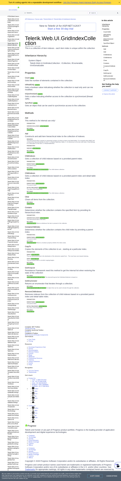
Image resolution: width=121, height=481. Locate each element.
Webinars (32, 356)
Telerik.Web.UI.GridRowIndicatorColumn (13, 263)
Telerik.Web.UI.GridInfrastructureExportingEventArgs (13, 49)
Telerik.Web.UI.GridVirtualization (13, 405)
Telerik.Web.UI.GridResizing (13, 258)
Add (26, 118)
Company (32, 435)
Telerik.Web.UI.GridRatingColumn (13, 245)
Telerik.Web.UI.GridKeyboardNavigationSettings (13, 90)
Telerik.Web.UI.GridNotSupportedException (13, 173)
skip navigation (13, 10)
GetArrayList (30, 268)
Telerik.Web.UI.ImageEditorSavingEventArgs (13, 454)
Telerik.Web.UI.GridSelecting (13, 278)
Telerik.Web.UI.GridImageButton (13, 35)
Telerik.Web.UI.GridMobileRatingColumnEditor (13, 142)
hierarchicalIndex (37, 126)
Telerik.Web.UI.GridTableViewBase (13, 354)
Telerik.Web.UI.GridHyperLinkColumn (13, 31)
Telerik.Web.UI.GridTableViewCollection (13, 358)
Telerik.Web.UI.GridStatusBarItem (13, 312)
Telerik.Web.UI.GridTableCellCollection (13, 333)
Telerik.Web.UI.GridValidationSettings (13, 401)
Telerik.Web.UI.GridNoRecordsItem (13, 168)
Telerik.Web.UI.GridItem (13, 72)
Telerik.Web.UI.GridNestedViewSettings (13, 163)
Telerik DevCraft (30, 328)
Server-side (39, 19)
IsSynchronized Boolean (108, 39)
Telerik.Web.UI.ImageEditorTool (13, 459)
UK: (39, 381)
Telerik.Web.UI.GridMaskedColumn (13, 108)
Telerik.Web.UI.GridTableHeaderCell (13, 337)
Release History (34, 352)
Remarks (30, 139)
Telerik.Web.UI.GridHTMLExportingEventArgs (13, 26)
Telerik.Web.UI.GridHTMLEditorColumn (13, 15)
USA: (39, 380)
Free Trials (32, 339)
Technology (32, 437)
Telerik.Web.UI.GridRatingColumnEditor (13, 249)
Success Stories (34, 370)
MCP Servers (29, 335)
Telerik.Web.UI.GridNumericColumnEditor (13, 183)
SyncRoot (31, 103)
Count (29, 78)
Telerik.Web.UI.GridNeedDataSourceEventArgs (13, 152)
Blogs (30, 355)
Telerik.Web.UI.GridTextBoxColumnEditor (13, 378)
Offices (31, 445)
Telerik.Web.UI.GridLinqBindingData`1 (13, 100)
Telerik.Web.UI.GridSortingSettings (13, 304)
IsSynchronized (33, 94)
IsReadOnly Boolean (107, 35)
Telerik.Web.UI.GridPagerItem (13, 194)
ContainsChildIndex (32, 227)
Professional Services (35, 358)
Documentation (33, 350)
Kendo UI (28, 331)
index (33, 258)
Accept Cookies (95, 476)
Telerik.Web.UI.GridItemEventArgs (13, 81)
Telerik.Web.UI (48, 19)
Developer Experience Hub (37, 347)
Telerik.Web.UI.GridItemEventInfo (13, 85)
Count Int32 (107, 32)
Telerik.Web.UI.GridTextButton (13, 383)
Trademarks (30, 469)
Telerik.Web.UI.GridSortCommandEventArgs (13, 289)
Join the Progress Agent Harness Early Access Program (87, 2)
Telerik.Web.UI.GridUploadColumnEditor (13, 396)
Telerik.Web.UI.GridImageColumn (13, 40)
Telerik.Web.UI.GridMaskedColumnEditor (13, 113)
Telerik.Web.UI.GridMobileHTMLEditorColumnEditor (13, 125)
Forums (31, 353)
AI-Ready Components (41, 335)
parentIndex (35, 164)
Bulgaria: (40, 384)
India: (39, 383)
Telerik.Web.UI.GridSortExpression (13, 294)
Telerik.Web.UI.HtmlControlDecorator (13, 427)
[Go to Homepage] (18, 10)
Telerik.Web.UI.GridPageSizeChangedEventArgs (13, 203)
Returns (30, 128)
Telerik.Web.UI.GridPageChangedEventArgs (13, 189)
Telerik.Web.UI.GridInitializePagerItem (13, 60)
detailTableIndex (37, 187)
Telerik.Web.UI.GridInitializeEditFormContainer (13, 55)
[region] (60, 476)
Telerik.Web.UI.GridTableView (13, 350)
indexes (33, 148)
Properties (30, 73)
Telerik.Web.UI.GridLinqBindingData (13, 95)
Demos (31, 348)
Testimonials (32, 372)
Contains (28, 207)
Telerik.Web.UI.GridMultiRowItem (13, 147)
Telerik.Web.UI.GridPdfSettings (13, 232)
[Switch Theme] (117, 13)
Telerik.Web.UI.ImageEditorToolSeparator (13, 468)
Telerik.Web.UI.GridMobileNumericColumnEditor (13, 137)
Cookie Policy (36, 477)
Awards (31, 438)
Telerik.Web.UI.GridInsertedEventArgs (13, 64)
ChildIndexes (30, 156)
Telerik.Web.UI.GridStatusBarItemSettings (13, 318)
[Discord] (33, 402)
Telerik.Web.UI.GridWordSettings (13, 410)
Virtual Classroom (34, 361)
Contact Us (32, 378)
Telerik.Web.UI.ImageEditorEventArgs (13, 443)
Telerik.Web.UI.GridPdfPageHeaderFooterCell (13, 227)
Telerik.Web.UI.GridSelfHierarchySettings (13, 283)
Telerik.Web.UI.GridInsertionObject (13, 68)
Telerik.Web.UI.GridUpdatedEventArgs (13, 391)
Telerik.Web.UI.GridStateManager (13, 308)
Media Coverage (34, 442)
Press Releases (34, 440)
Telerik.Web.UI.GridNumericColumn (13, 178)
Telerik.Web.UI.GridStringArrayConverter (13, 323)
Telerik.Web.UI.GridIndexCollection (13, 44)
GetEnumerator (31, 281)
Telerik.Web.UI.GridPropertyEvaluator (13, 241)
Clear (27, 197)
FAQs (30, 364)
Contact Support (110, 90)
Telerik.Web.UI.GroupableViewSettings (13, 414)
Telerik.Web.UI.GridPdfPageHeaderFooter (13, 222)
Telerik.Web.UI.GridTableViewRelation (13, 362)
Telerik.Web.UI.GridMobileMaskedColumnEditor (13, 131)
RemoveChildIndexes (33, 292)
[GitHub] (33, 400)
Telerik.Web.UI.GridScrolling (13, 268)
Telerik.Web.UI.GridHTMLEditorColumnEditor (13, 20)
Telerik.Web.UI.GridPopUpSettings (13, 237)
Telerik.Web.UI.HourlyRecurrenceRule (13, 422)
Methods (29, 113)
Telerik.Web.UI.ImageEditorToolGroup (13, 463)
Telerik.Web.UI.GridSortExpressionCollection (13, 299)
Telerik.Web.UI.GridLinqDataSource (13, 104)
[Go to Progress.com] (30, 426)
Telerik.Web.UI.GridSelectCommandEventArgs (13, 273)
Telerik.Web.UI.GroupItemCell (13, 418)
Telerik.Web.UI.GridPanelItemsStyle (13, 212)
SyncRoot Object (108, 43)
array (33, 254)
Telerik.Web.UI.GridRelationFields (13, 254)
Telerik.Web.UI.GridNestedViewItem (13, 157)
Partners (31, 360)
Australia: (40, 386)
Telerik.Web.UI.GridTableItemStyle (13, 341)
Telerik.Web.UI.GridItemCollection (13, 77)
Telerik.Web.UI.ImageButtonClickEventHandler (13, 432)
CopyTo (28, 246)
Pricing (31, 341)
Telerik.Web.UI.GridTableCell (13, 328)
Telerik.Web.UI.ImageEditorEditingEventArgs (13, 438)
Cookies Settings (111, 476)
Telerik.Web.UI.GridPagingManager (13, 208)
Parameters (31, 123)
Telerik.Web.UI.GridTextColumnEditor (13, 387)
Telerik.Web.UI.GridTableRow (13, 345)
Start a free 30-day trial (60, 28)
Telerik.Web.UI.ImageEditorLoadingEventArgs (13, 448)
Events (31, 363)
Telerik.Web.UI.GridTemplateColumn (13, 367)
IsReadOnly (32, 85)
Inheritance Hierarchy (36, 55)
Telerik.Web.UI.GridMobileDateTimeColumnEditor (13, 119)
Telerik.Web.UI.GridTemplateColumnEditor (13, 372)
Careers (31, 443)
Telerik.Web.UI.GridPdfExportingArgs (13, 216)
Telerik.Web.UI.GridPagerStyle (13, 198)
